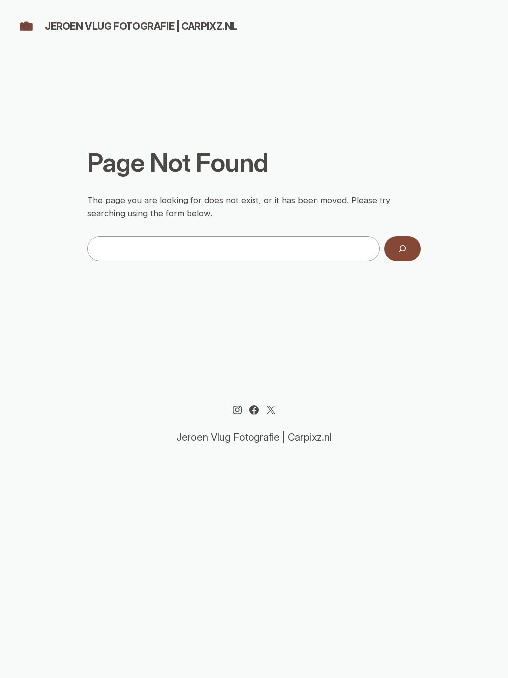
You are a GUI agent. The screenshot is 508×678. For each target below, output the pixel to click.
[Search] (402, 249)
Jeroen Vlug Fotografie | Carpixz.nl (141, 26)
